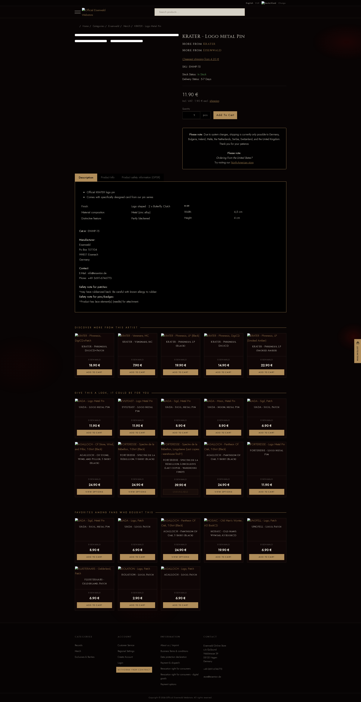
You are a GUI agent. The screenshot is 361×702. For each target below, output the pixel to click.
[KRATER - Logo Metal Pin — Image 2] (91, 41)
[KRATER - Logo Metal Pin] (127, 35)
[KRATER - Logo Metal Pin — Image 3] (127, 41)
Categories (98, 26)
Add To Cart (225, 115)
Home (86, 26)
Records (78, 645)
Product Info (107, 177)
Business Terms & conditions (174, 651)
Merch (78, 651)
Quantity (186, 108)
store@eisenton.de (212, 676)
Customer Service (126, 645)
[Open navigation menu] (77, 12)
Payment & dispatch (170, 663)
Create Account (125, 657)
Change (282, 3)
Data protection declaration (174, 657)
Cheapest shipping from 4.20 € (200, 59)
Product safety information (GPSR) (141, 177)
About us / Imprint (170, 645)
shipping (214, 101)
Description (86, 177)
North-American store (242, 162)
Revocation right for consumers (175, 668)
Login (120, 663)
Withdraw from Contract (134, 669)
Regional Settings (126, 651)
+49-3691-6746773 (212, 669)
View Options (94, 491)
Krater (209, 44)
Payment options (168, 684)
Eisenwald (212, 50)
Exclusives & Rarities (84, 657)
